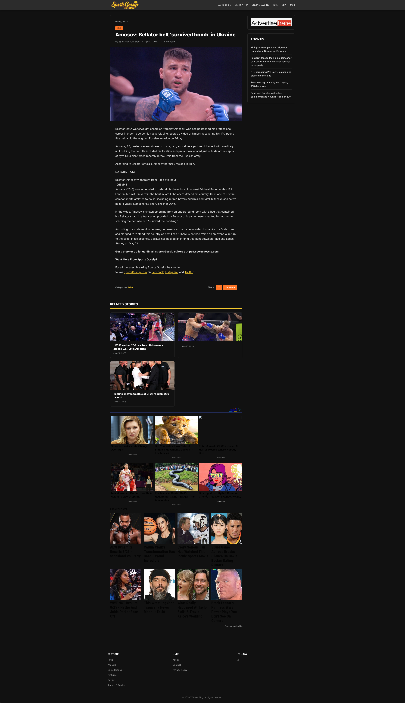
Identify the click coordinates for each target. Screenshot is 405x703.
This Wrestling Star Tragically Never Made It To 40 (159, 607)
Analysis (112, 665)
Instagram (171, 272)
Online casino (261, 5)
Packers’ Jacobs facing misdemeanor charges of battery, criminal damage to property (271, 61)
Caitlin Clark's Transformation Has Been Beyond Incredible (159, 554)
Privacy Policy (180, 670)
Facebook (158, 272)
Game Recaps (115, 670)
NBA (283, 5)
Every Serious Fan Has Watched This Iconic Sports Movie (193, 551)
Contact (177, 665)
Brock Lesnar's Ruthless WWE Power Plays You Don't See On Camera (224, 612)
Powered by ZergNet (233, 626)
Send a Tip (241, 5)
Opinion (111, 680)
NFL (275, 5)
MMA (125, 21)
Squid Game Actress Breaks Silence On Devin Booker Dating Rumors (224, 556)
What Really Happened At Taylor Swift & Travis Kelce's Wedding (193, 609)
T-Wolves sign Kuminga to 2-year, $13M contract (269, 84)
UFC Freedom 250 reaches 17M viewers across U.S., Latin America (138, 347)
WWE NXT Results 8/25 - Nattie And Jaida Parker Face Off (124, 609)
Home (118, 21)
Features (112, 675)
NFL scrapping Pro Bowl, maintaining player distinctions (271, 74)
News (110, 660)
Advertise (224, 5)
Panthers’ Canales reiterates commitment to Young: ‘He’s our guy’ (271, 95)
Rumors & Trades (116, 685)
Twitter (189, 272)
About (176, 660)
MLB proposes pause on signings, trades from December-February (269, 49)
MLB (292, 5)
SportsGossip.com (135, 272)
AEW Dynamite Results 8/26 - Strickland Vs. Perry (125, 551)
